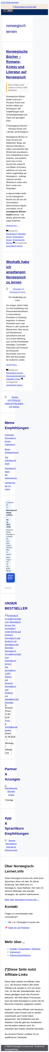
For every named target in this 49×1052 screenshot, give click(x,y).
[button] (6, 13)
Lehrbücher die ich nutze (10, 486)
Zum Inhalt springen (10, 2)
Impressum (15, 952)
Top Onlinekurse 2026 (10, 460)
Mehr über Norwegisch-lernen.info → (22, 899)
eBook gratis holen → (10, 577)
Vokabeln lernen (13, 379)
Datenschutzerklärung (20, 955)
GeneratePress (11, 1049)
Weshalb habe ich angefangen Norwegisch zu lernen (17, 272)
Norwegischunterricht (15, 376)
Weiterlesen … (12, 226)
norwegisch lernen (14, 246)
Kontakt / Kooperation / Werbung (25, 949)
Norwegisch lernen (14, 373)
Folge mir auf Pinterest (18, 928)
